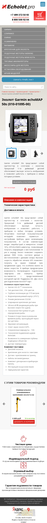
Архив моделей (12, 73)
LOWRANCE (9, 33)
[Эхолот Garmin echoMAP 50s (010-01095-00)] (23, 144)
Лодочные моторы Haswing (18, 53)
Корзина (40, 18)
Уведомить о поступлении (24, 182)
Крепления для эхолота (16, 49)
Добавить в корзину (24, 422)
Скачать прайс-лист (23, 79)
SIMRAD (7, 37)
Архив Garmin (34, 92)
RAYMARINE (9, 45)
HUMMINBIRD (10, 41)
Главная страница (8, 92)
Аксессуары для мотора (16, 65)
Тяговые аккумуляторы (16, 61)
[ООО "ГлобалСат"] (18, 7)
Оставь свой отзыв (22, 517)
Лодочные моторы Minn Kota (19, 57)
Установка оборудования (17, 69)
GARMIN (7, 29)
